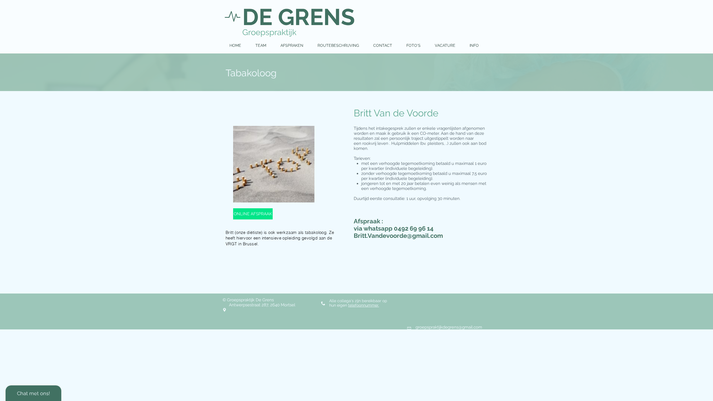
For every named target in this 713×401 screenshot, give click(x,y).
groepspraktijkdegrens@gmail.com (449, 327)
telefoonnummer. (363, 305)
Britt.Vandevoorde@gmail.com (398, 235)
